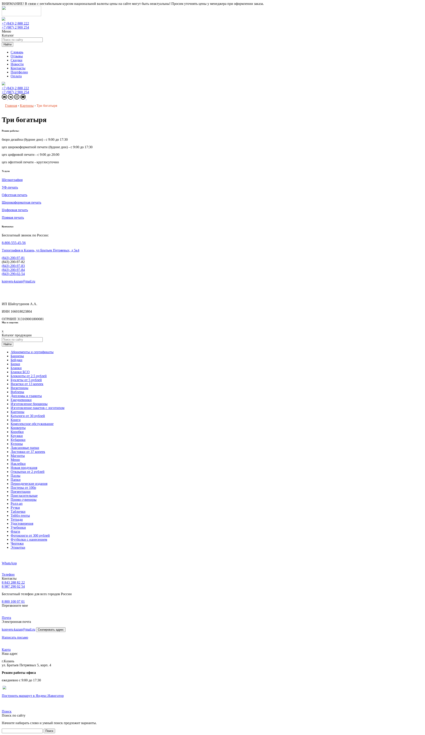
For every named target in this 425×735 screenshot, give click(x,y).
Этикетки (18, 547)
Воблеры (17, 392)
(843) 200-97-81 (13, 258)
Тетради (17, 519)
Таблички (18, 511)
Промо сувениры (24, 499)
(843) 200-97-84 (13, 270)
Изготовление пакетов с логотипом (37, 408)
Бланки (16, 368)
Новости (17, 64)
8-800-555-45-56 (14, 243)
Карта (6, 649)
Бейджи (16, 360)
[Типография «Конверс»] (21, 15)
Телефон (8, 574)
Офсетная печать (14, 195)
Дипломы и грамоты (26, 396)
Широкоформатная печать (21, 202)
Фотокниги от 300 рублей (30, 535)
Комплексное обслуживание (32, 424)
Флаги (15, 531)
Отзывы (17, 56)
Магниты (18, 456)
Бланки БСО (20, 372)
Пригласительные (24, 495)
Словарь (17, 52)
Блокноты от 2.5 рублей (29, 376)
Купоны (17, 444)
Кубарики (18, 440)
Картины (17, 412)
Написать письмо (15, 637)
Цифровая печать (15, 210)
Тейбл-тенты (20, 515)
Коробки (17, 432)
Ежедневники (21, 400)
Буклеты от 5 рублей (26, 380)
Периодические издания (29, 483)
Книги (16, 420)
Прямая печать (13, 217)
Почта (6, 618)
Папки (16, 480)
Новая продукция (24, 468)
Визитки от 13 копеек (27, 384)
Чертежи (17, 543)
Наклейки (18, 464)
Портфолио (19, 72)
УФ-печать (10, 187)
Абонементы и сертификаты (32, 352)
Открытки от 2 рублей (27, 472)
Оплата (16, 76)
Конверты (18, 428)
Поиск (7, 711)
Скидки (16, 60)
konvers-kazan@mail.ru (18, 281)
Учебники (18, 527)
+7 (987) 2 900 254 (15, 27)
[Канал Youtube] (23, 98)
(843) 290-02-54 (13, 274)
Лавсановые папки (25, 448)
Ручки (15, 507)
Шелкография (12, 180)
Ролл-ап (17, 503)
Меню (15, 460)
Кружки (17, 436)
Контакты (18, 68)
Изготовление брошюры (29, 404)
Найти (8, 44)
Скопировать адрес (51, 629)
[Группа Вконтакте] (11, 98)
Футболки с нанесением (29, 539)
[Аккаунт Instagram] (17, 98)
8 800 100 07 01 (13, 601)
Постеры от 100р (23, 487)
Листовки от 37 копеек (28, 452)
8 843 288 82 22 (13, 582)
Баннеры (17, 356)
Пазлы (15, 476)
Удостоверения (22, 523)
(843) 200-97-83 (13, 266)
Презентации (21, 491)
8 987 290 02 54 (13, 586)
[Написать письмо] (5, 98)
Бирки (15, 364)
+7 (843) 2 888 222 (15, 23)
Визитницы (19, 388)
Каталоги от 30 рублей (28, 416)
